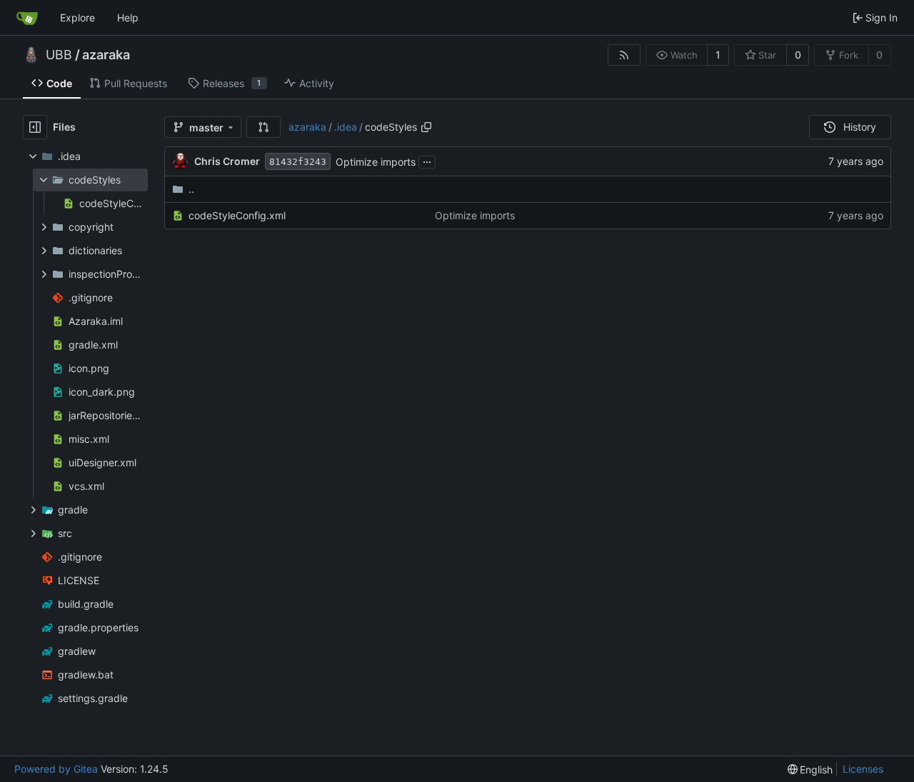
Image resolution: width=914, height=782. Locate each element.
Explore (77, 17)
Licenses (863, 769)
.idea (345, 127)
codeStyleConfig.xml (237, 215)
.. (191, 189)
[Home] (27, 18)
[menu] (810, 769)
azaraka (106, 55)
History (859, 127)
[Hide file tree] (35, 127)
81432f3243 (297, 161)
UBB (59, 55)
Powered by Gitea (56, 769)
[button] (263, 127)
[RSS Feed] (624, 55)
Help (128, 17)
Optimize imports (376, 162)
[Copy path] (426, 127)
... (427, 160)
